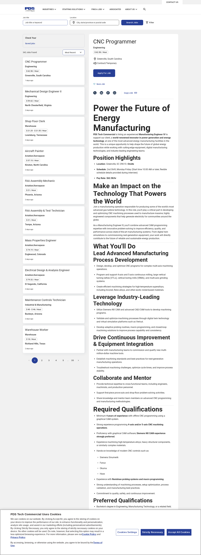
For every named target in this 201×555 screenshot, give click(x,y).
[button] (149, 23)
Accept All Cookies (179, 532)
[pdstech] (30, 9)
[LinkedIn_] (101, 92)
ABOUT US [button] (131, 9)
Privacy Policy (18, 537)
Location (73, 18)
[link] (130, 92)
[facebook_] (108, 92)
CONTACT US (172, 2)
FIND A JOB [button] (98, 9)
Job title (26, 18)
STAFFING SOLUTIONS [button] (74, 9)
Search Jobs (132, 22)
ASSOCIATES (115, 9)
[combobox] (94, 22)
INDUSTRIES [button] (50, 9)
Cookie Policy (89, 534)
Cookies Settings (127, 532)
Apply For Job (104, 73)
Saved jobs (30, 43)
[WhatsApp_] (114, 92)
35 (72, 360)
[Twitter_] (95, 92)
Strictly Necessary (152, 532)
